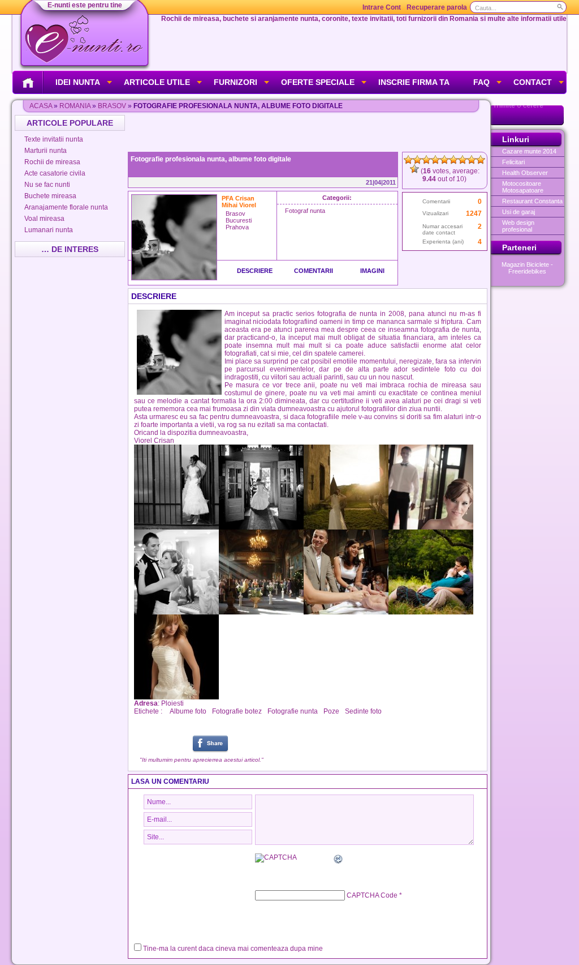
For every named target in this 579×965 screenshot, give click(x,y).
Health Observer (525, 172)
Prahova (237, 227)
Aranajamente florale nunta (66, 207)
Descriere (255, 270)
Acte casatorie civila (54, 173)
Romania (74, 106)
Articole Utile (157, 82)
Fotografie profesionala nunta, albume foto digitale (211, 159)
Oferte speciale (318, 82)
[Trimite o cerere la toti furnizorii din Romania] (527, 123)
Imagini (372, 270)
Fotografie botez (237, 711)
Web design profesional (518, 226)
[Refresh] (338, 861)
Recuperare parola (437, 7)
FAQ (481, 82)
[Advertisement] (309, 132)
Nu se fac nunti (47, 185)
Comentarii (313, 270)
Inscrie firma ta (414, 82)
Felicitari (513, 162)
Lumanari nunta (48, 230)
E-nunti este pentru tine (84, 5)
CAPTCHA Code (372, 895)
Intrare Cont (381, 7)
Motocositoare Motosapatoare (522, 187)
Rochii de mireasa (52, 162)
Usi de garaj (518, 211)
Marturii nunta (45, 151)
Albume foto (188, 711)
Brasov (112, 106)
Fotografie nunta (292, 711)
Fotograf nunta (305, 210)
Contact (532, 82)
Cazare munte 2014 (529, 151)
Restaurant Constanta (532, 201)
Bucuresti (239, 220)
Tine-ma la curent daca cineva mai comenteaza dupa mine (233, 949)
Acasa (40, 106)
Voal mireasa (44, 219)
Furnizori (235, 82)
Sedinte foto (363, 711)
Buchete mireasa (50, 196)
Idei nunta (77, 82)
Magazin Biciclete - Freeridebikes (527, 268)
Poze (331, 711)
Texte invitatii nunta (53, 139)
